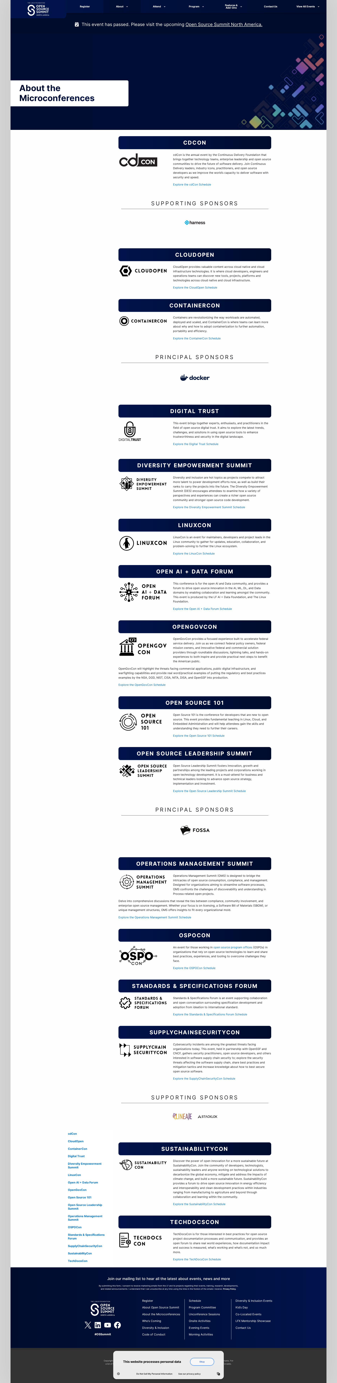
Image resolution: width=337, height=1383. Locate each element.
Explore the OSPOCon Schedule (194, 968)
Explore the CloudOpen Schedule (195, 287)
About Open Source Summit (160, 1307)
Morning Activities (201, 1334)
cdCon (72, 1133)
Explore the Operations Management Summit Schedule (154, 917)
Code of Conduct (153, 1334)
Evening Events (199, 1327)
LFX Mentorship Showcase (253, 1321)
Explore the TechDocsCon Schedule (197, 1259)
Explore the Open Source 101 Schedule (198, 735)
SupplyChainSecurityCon (85, 1246)
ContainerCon (77, 1148)
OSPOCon (75, 1227)
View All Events (305, 6)
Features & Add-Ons (231, 6)
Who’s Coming (151, 1321)
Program (194, 6)
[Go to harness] (194, 227)
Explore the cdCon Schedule (192, 184)
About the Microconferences (161, 1314)
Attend (157, 6)
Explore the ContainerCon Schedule (197, 338)
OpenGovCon (77, 1190)
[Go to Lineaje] (182, 1121)
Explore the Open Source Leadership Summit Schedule (209, 791)
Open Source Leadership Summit (85, 1206)
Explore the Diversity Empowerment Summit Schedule (209, 507)
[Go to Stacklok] (207, 1121)
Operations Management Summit (85, 1218)
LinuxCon (74, 1175)
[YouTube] (107, 1325)
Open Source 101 (79, 1197)
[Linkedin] (97, 1325)
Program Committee (202, 1307)
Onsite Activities (199, 1321)
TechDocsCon (77, 1261)
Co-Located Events (248, 1314)
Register (85, 6)
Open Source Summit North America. (224, 24)
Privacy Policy (229, 1289)
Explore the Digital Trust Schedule (195, 444)
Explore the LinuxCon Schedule (194, 553)
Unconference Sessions (204, 1314)
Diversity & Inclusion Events (254, 1300)
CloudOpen (76, 1141)
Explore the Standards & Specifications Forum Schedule (210, 1014)
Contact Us (270, 6)
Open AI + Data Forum (83, 1182)
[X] (87, 1325)
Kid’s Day (242, 1307)
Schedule (195, 1300)
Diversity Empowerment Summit (84, 1165)
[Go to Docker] (194, 383)
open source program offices (232, 947)
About (119, 6)
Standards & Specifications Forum (86, 1236)
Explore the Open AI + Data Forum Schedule (202, 609)
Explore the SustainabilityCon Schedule (199, 1204)
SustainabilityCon (80, 1253)
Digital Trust (76, 1156)
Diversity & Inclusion (155, 1327)
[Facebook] (117, 1325)
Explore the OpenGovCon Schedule (142, 684)
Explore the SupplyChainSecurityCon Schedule (204, 1078)
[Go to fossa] (194, 835)
